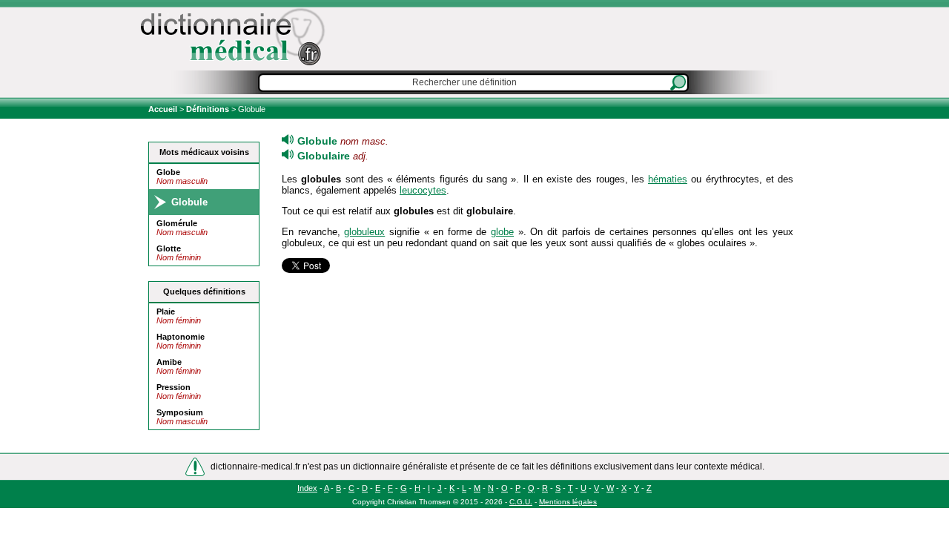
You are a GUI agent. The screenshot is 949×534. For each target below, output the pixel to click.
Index (307, 488)
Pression (173, 387)
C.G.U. (520, 502)
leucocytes (423, 190)
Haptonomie (180, 336)
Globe (168, 172)
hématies (667, 179)
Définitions (207, 109)
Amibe (169, 361)
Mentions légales (568, 502)
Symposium (179, 412)
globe (502, 231)
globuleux (364, 231)
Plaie (165, 311)
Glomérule (176, 223)
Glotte (168, 248)
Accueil (163, 109)
